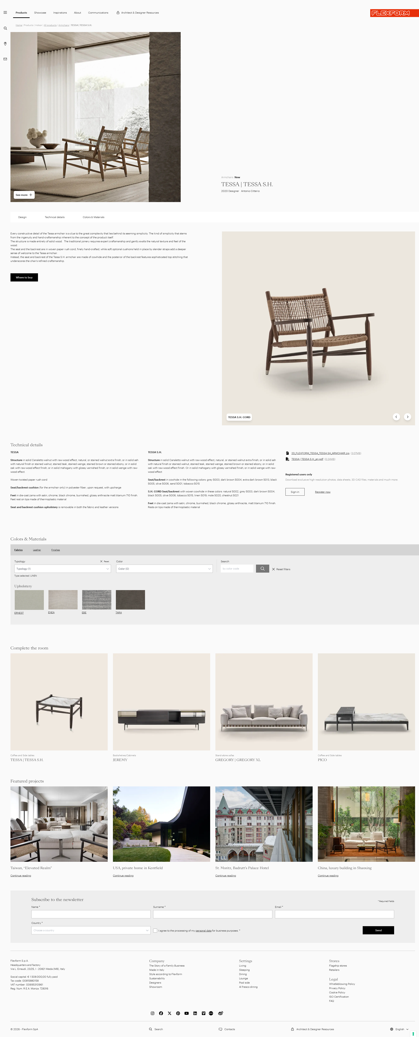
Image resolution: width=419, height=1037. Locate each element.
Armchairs (63, 25)
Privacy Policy (337, 988)
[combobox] (62, 569)
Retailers (334, 969)
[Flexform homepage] (394, 13)
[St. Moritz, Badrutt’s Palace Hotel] (264, 824)
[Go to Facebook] (160, 1013)
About (77, 12)
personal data (203, 930)
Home (19, 25)
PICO (322, 759)
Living (242, 965)
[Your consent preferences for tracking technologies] (413, 1034)
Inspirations (60, 12)
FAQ (331, 1000)
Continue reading (20, 875)
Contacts (229, 1029)
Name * (35, 906)
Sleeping (244, 969)
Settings (245, 961)
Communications (98, 12)
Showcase (40, 12)
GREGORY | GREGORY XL (238, 759)
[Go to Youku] (211, 1013)
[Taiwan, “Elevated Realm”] (59, 824)
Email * (279, 906)
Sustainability (157, 978)
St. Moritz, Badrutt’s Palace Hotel (242, 868)
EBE (84, 612)
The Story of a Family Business (166, 965)
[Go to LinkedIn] (194, 1013)
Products (21, 12)
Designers (155, 982)
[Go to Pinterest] (177, 1013)
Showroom (155, 986)
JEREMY (120, 759)
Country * (37, 922)
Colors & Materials (93, 217)
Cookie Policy (337, 992)
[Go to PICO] (366, 701)
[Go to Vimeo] (203, 1013)
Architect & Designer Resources (140, 12)
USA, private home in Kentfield (138, 868)
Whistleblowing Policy (342, 983)
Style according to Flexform (165, 974)
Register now (322, 491)
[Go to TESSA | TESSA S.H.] (59, 701)
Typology (19, 561)
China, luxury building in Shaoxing (345, 868)
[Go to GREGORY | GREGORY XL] (264, 701)
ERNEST (19, 612)
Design (22, 217)
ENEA (51, 612)
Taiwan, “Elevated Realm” (31, 868)
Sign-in (295, 491)
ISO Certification (339, 996)
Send (378, 930)
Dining (243, 974)
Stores (334, 961)
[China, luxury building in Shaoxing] (366, 824)
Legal (333, 979)
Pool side (244, 982)
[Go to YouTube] (186, 1013)
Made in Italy (156, 969)
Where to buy (24, 277)
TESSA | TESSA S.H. (26, 759)
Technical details (54, 217)
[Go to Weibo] (220, 1013)
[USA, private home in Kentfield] (161, 824)
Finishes (55, 549)
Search (225, 561)
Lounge (243, 978)
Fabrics (18, 549)
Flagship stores (338, 965)
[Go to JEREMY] (161, 701)
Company (156, 961)
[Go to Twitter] (169, 1013)
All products (50, 25)
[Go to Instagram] (152, 1013)
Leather (37, 549)
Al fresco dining (248, 986)
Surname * (159, 906)
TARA (119, 612)
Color (119, 561)
